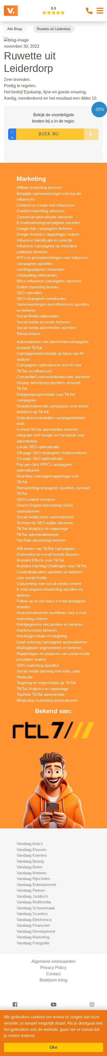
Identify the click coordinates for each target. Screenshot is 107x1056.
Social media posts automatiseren (45, 517)
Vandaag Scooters (32, 913)
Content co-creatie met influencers (46, 205)
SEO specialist (29, 292)
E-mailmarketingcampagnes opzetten (48, 222)
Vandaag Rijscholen (33, 878)
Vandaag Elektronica (34, 919)
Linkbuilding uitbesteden (37, 275)
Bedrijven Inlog (53, 980)
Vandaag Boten (29, 867)
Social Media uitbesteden (38, 316)
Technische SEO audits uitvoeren (45, 523)
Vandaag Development (36, 931)
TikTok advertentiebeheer (38, 534)
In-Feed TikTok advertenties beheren (47, 429)
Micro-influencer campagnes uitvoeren (49, 281)
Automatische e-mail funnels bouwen (48, 554)
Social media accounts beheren (43, 322)
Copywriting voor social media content (49, 583)
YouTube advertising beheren (41, 540)
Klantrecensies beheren (37, 630)
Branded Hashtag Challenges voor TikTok (52, 566)
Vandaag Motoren (31, 873)
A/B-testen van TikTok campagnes (46, 548)
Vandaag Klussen (31, 849)
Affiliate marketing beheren (39, 187)
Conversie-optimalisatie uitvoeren (45, 217)
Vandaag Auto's (30, 843)
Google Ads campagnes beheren (44, 228)
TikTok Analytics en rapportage (42, 528)
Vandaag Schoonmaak (36, 908)
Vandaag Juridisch (32, 896)
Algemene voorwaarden (53, 961)
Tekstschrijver (28, 333)
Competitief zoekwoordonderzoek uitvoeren (53, 376)
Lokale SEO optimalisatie (38, 447)
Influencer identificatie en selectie (44, 240)
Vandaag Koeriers (32, 855)
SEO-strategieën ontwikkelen (41, 298)
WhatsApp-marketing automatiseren (47, 700)
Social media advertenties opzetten (46, 327)
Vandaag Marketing (33, 937)
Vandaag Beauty (30, 861)
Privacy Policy (53, 967)
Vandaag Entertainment (36, 884)
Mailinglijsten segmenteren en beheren (49, 647)
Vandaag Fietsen (31, 890)
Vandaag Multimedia (34, 902)
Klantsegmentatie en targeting (42, 636)
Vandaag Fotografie (33, 943)
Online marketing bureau (37, 287)
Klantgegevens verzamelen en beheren (50, 624)
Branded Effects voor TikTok (40, 560)
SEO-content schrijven (36, 499)
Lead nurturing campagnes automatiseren (52, 642)
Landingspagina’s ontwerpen (41, 269)
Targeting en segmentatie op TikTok (46, 682)
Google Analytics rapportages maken (48, 234)
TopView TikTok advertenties (41, 694)
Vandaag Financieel (33, 925)
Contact (53, 974)
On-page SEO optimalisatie (40, 458)
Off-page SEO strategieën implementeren (52, 453)
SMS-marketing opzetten (38, 665)
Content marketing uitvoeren (40, 211)
